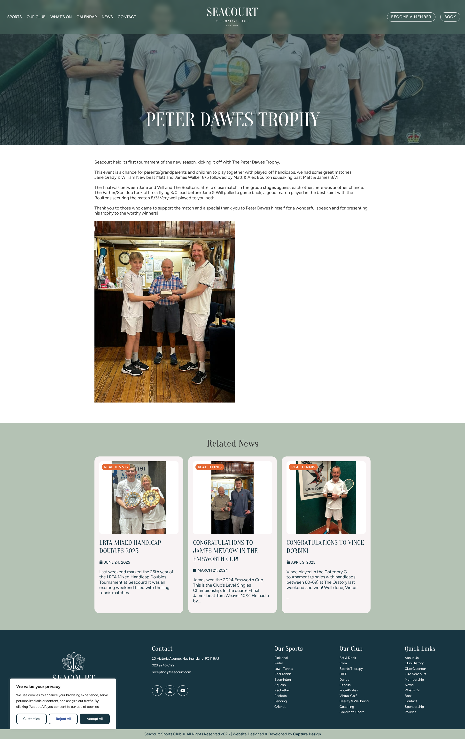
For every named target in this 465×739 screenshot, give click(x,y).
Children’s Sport (352, 712)
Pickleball (281, 658)
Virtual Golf (348, 696)
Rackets (280, 696)
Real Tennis (283, 674)
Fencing (280, 701)
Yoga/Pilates (349, 690)
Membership (414, 680)
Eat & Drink (348, 658)
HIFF (343, 674)
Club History (414, 663)
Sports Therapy (351, 669)
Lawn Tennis (283, 669)
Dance (344, 680)
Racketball (282, 690)
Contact (127, 17)
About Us (412, 658)
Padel (278, 663)
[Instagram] (170, 690)
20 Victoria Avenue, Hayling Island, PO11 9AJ (185, 659)
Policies (410, 712)
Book (408, 696)
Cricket (280, 707)
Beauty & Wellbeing (354, 701)
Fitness (345, 685)
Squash (280, 685)
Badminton (282, 680)
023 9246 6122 (163, 665)
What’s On (61, 17)
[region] (63, 704)
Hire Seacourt (415, 674)
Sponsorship (414, 707)
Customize (31, 719)
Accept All (95, 719)
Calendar (87, 17)
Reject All (63, 719)
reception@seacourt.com (171, 672)
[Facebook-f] (157, 690)
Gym (343, 663)
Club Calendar (415, 669)
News (107, 17)
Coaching (347, 707)
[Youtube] (183, 690)
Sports (14, 17)
